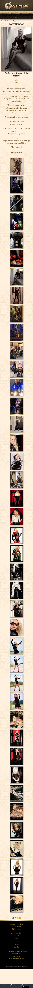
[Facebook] (13, 918)
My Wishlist (15, 147)
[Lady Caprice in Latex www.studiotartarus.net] (16, 387)
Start (2, 21)
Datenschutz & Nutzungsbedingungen (12, 986)
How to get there (16, 933)
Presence (16, 152)
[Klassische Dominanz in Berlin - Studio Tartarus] (16, 166)
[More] (20, 918)
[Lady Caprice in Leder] (16, 369)
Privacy (16, 942)
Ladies (7, 21)
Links (16, 938)
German (13, 924)
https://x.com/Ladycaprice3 (16, 134)
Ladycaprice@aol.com (16, 124)
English (20, 924)
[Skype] (15, 918)
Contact (16, 935)
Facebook (17, 929)
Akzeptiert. (25, 986)
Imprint (16, 947)
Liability (16, 944)
